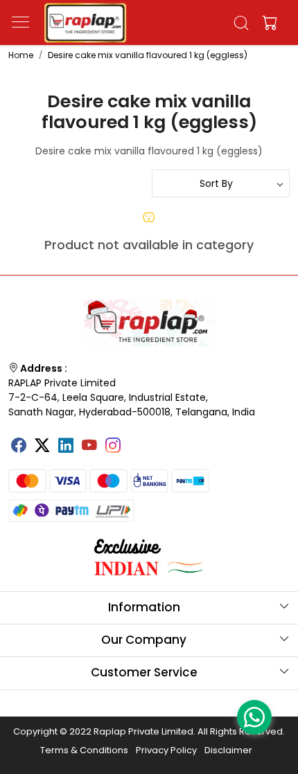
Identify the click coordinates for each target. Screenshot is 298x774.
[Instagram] (113, 447)
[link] (241, 23)
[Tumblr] (136, 441)
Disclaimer (228, 750)
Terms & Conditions (84, 750)
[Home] (85, 23)
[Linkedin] (65, 447)
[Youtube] (89, 447)
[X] (42, 447)
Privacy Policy (166, 750)
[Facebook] (18, 447)
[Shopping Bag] (267, 23)
